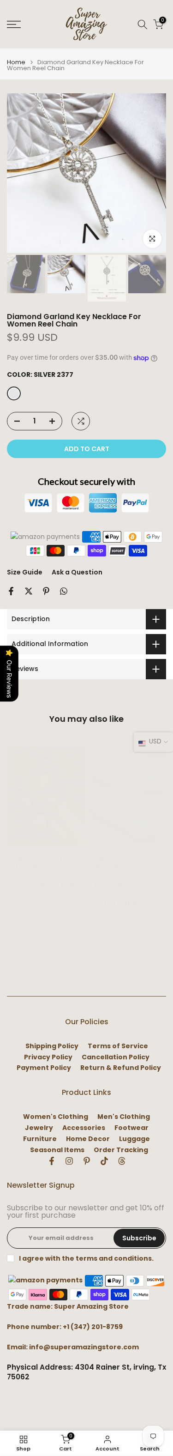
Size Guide (24, 572)
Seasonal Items (57, 1150)
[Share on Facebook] (11, 591)
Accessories (83, 1128)
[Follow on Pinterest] (87, 1160)
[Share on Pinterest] (46, 591)
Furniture (40, 1139)
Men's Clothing (123, 1116)
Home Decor (88, 1139)
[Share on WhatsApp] (64, 591)
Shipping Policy (51, 1046)
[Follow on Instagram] (69, 1160)
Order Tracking (121, 1150)
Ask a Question (77, 572)
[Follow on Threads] (122, 1160)
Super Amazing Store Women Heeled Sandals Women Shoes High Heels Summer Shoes (44, 880)
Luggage (134, 1139)
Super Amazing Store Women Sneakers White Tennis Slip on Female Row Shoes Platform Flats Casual (125, 885)
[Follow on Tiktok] (104, 1160)
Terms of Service (118, 1046)
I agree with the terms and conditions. (86, 1258)
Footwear (131, 1128)
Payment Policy (44, 1067)
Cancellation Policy (115, 1057)
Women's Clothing (55, 1116)
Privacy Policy (48, 1057)
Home (16, 62)
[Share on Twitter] (28, 591)
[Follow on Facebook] (52, 1160)
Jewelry (39, 1128)
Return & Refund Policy (120, 1067)
